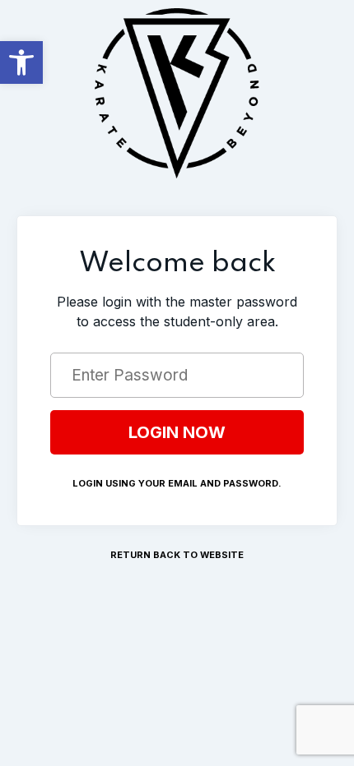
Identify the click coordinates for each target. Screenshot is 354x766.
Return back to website (177, 555)
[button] (21, 62)
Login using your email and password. (177, 483)
